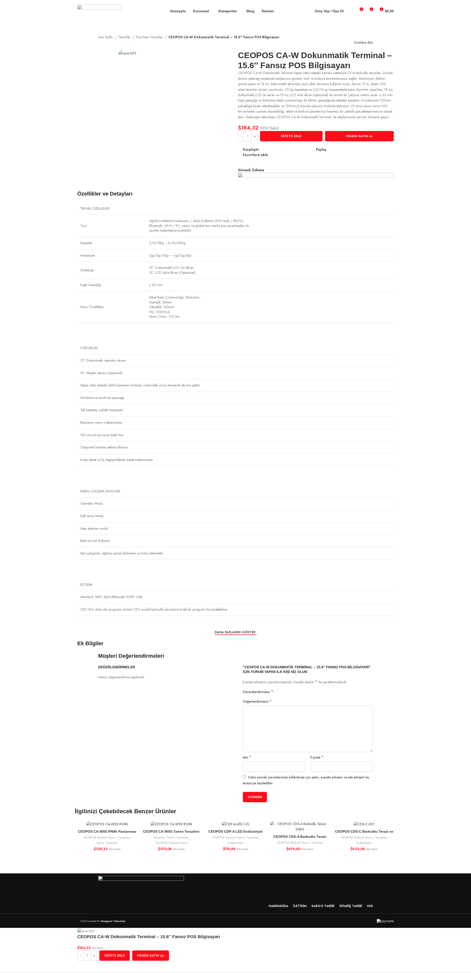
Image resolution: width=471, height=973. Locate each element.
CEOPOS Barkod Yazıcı (100, 837)
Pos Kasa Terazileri (150, 37)
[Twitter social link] (336, 149)
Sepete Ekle (291, 136)
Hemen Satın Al (359, 136)
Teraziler (124, 837)
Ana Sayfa (106, 37)
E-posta (317, 757)
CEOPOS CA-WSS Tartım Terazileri (171, 831)
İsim (247, 757)
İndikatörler (235, 843)
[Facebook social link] (330, 149)
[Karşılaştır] (326, 829)
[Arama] (350, 11)
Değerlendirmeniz (257, 701)
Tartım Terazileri (107, 843)
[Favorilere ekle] (97, 967)
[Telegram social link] (352, 149)
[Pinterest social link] (341, 149)
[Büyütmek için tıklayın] (128, 46)
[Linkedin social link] (347, 149)
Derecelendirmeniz (258, 692)
